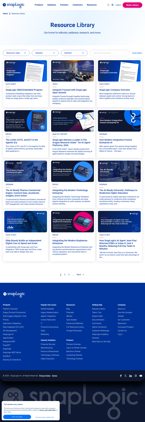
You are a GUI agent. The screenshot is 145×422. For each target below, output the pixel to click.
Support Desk (101, 316)
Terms (54, 376)
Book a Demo (132, 5)
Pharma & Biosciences (50, 351)
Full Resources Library (75, 327)
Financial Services (48, 344)
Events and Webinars (74, 323)
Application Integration (12, 323)
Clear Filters (137, 53)
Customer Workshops (100, 331)
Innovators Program (126, 327)
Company (122, 305)
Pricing (5, 320)
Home (5, 13)
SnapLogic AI (8, 334)
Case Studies (71, 320)
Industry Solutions (48, 340)
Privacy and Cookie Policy (47, 410)
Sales (43, 331)
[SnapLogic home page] (14, 294)
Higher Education (47, 359)
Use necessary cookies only (45, 417)
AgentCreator (8, 338)
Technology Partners (74, 359)
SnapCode (7, 349)
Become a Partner (73, 351)
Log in (120, 334)
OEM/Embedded (47, 309)
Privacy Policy (45, 376)
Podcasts (70, 312)
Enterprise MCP (9, 341)
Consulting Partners (74, 355)
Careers (121, 316)
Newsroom (122, 323)
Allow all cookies (17, 417)
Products (6, 305)
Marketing (45, 334)
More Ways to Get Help (101, 341)
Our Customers (124, 320)
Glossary (95, 338)
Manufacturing (47, 348)
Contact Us (122, 331)
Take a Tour (97, 312)
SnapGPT (7, 345)
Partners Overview (73, 344)
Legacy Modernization (49, 312)
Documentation (102, 320)
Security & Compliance (12, 360)
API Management (10, 331)
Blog (68, 309)
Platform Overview (10, 309)
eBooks (69, 316)
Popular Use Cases (48, 305)
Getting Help (97, 305)
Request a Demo (98, 309)
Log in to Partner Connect (76, 348)
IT (41, 323)
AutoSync (7, 356)
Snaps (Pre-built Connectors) (14, 312)
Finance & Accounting (49, 327)
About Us (121, 309)
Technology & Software (50, 355)
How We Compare (125, 312)
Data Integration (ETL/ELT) (13, 327)
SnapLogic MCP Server (12, 352)
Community (100, 323)
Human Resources (48, 320)
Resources (70, 305)
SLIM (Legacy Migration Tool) (14, 316)
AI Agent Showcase (74, 331)
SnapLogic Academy (100, 334)
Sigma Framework (99, 327)
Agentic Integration (48, 316)
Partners (69, 340)
